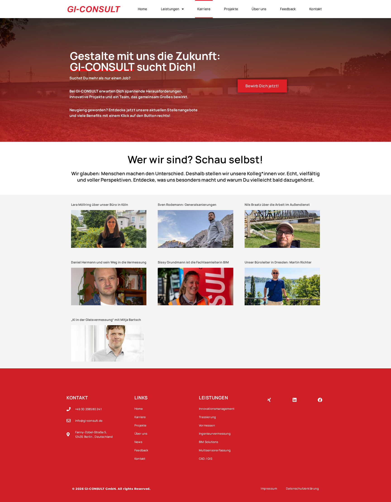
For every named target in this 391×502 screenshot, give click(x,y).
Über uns (259, 9)
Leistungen (170, 9)
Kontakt (315, 9)
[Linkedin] (294, 400)
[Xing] (269, 400)
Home (142, 9)
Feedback (288, 9)
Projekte (231, 9)
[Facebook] (319, 400)
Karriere (204, 9)
